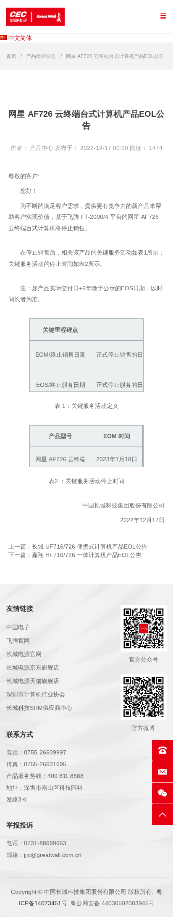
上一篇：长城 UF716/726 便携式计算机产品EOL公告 (77, 546)
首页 (11, 56)
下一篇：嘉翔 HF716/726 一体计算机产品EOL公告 (75, 555)
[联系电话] (162, 750)
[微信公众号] (162, 793)
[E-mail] (162, 771)
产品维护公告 (41, 56)
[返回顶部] (162, 814)
